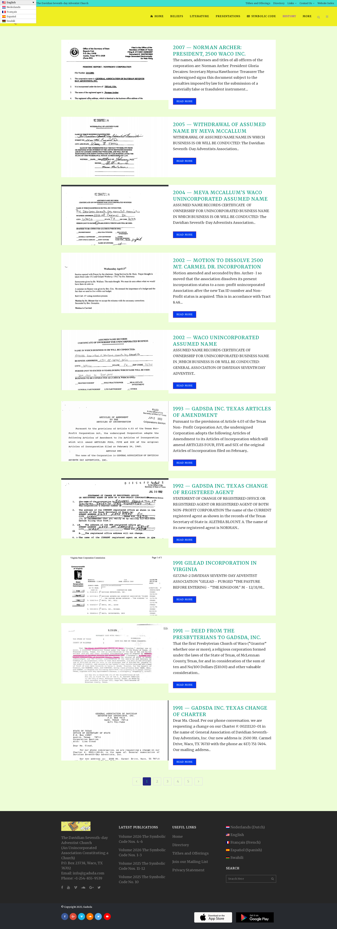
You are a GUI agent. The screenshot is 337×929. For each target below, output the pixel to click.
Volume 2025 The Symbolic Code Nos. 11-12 (142, 866)
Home (177, 836)
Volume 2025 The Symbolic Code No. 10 (142, 879)
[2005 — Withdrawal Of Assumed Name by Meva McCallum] (114, 147)
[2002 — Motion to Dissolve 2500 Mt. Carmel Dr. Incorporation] (114, 283)
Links (290, 3)
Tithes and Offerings (258, 3)
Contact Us (306, 3)
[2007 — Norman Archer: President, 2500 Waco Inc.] (114, 70)
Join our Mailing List (190, 861)
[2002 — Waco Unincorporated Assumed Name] (114, 360)
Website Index (325, 3)
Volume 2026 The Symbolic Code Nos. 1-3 (142, 852)
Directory (279, 3)
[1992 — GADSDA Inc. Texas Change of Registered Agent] (114, 508)
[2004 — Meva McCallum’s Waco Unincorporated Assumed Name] (114, 215)
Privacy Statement (188, 870)
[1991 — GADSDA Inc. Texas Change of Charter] (114, 730)
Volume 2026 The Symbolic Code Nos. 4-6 (142, 839)
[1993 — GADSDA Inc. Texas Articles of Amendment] (114, 431)
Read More (184, 101)
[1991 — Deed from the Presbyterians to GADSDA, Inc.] (114, 653)
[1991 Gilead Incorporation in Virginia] (114, 585)
